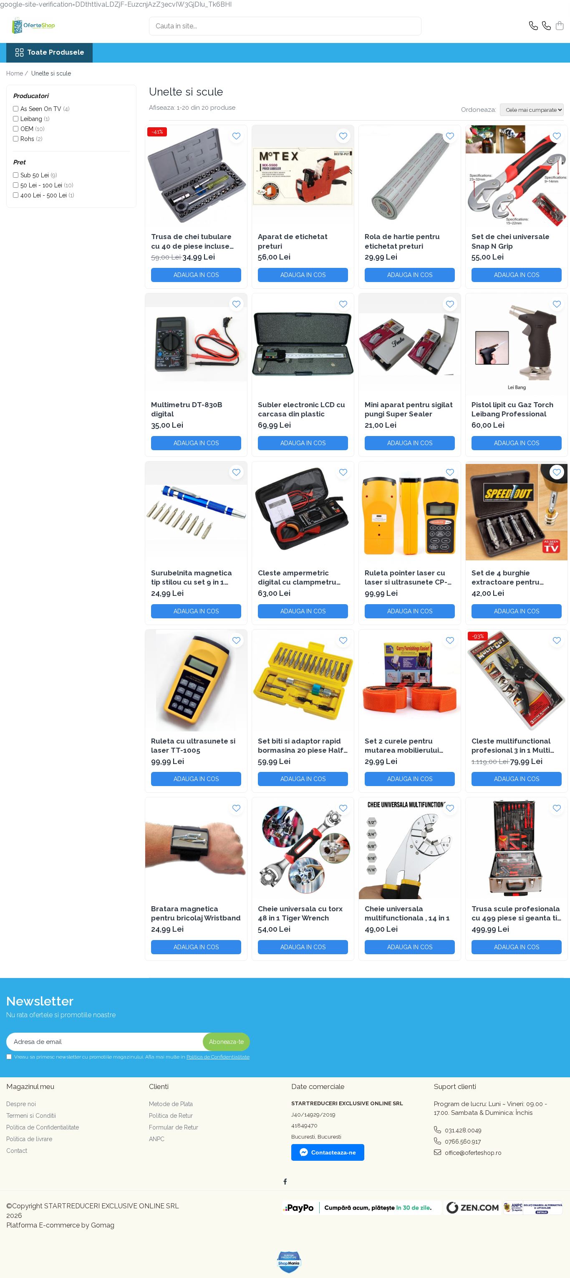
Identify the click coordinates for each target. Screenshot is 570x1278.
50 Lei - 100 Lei (41, 185)
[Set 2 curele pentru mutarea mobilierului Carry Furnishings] (410, 680)
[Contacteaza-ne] (533, 26)
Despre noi (21, 1104)
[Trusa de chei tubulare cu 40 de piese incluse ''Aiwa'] (196, 176)
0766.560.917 (462, 1141)
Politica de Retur (171, 1115)
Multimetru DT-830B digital (186, 409)
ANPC (156, 1139)
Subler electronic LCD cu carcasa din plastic (301, 409)
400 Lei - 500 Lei (43, 195)
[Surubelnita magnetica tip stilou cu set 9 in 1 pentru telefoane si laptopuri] (196, 512)
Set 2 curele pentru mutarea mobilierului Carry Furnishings (402, 746)
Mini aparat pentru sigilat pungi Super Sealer (409, 409)
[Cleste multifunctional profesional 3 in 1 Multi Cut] (516, 680)
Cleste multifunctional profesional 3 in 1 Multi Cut (511, 746)
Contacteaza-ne (333, 1152)
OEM (26, 129)
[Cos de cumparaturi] (559, 26)
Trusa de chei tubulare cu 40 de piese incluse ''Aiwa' (191, 241)
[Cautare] (411, 26)
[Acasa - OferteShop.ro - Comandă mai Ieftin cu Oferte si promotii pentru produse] (48, 26)
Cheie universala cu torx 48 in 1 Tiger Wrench (300, 913)
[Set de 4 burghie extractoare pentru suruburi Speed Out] (516, 512)
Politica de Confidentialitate (218, 1057)
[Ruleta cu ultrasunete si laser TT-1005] (196, 680)
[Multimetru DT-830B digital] (196, 344)
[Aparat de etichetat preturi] (303, 176)
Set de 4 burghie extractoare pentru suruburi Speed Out (506, 578)
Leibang (31, 119)
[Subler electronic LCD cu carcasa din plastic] (303, 344)
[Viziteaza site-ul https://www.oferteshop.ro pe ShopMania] (289, 1262)
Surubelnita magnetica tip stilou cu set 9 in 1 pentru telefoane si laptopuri (191, 578)
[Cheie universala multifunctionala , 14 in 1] (410, 848)
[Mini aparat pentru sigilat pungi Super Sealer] (410, 344)
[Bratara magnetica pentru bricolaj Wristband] (196, 848)
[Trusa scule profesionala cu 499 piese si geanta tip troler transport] (516, 848)
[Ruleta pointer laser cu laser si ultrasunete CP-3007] (410, 512)
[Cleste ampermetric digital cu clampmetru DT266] (303, 512)
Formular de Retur (173, 1127)
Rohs (27, 139)
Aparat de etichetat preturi (293, 241)
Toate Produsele (55, 52)
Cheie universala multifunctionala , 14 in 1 (407, 913)
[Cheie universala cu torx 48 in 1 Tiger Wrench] (303, 848)
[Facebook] (285, 1181)
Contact (16, 1150)
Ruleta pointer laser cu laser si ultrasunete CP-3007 (406, 578)
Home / (18, 73)
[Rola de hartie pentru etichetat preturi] (410, 176)
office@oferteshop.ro (472, 1152)
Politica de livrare (29, 1139)
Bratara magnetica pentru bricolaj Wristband (196, 913)
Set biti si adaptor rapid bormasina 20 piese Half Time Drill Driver (300, 746)
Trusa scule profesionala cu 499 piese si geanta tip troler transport (517, 914)
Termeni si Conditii (31, 1115)
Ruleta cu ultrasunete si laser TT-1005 (193, 745)
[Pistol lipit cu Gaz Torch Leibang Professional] (516, 344)
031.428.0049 (462, 1130)
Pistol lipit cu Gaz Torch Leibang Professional (512, 409)
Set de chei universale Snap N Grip (511, 241)
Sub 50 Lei (34, 175)
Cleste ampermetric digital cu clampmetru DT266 (297, 578)
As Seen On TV (40, 109)
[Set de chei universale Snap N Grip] (516, 176)
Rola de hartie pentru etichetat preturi (402, 241)
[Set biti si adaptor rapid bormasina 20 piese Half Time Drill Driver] (303, 680)
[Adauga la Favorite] (236, 136)
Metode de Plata (171, 1104)
